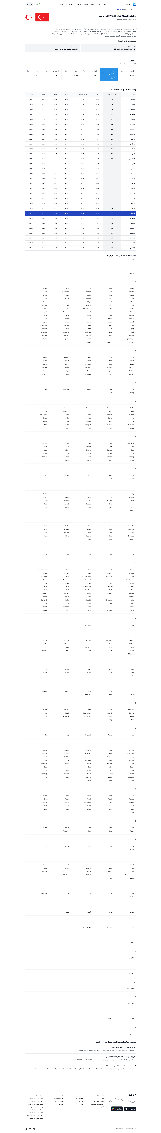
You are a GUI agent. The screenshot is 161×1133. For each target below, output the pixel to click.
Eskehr (132, 460)
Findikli (67, 475)
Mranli (132, 650)
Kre (111, 603)
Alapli (89, 302)
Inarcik (89, 554)
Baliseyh (131, 361)
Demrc (45, 411)
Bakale (45, 357)
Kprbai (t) (44, 600)
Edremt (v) (109, 443)
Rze (46, 735)
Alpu (67, 305)
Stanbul (132, 774)
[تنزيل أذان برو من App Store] (130, 1108)
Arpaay (132, 329)
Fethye (89, 475)
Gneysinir (66, 504)
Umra (110, 831)
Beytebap (88, 367)
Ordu (110, 691)
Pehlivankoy (87, 713)
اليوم (132, 60)
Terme (67, 799)
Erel (68, 453)
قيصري (110, 1018)
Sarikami (109, 757)
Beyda (67, 364)
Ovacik (110, 694)
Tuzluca (45, 809)
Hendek (88, 536)
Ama (111, 312)
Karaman (109, 580)
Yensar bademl (129, 875)
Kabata (132, 570)
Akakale (88, 292)
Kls (111, 597)
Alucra (132, 312)
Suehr (89, 774)
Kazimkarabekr (86, 586)
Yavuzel (88, 868)
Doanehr (66, 421)
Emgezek (109, 450)
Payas (110, 710)
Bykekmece (43, 374)
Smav (45, 767)
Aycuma (66, 335)
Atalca (110, 332)
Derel (89, 415)
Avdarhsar (44, 332)
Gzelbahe (131, 511)
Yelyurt (88, 871)
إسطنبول (109, 927)
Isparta (45, 554)
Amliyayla (44, 312)
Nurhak (67, 672)
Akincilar (109, 295)
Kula (111, 607)
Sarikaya (88, 757)
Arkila (110, 325)
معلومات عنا (70, 4)
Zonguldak (44, 893)
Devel (132, 418)
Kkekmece (131, 597)
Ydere (132, 871)
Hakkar (67, 526)
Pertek (45, 713)
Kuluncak (66, 607)
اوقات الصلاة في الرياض (36, 1112)
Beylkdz (131, 367)
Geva (89, 497)
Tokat (45, 799)
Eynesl (67, 460)
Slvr (68, 767)
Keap (67, 586)
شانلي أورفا (130, 988)
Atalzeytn (66, 332)
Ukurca (110, 828)
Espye (89, 460)
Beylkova (109, 367)
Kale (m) (109, 573)
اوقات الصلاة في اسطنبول (35, 1118)
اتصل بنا (60, 4)
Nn (111, 672)
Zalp (132, 893)
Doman (67, 425)
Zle (90, 893)
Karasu (45, 580)
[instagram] (26, 1128)
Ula (90, 828)
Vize (46, 846)
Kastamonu (65, 583)
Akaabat (131, 292)
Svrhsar (88, 780)
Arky (89, 325)
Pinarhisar (66, 716)
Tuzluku (131, 812)
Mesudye (88, 647)
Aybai (110, 335)
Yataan (110, 868)
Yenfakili (44, 871)
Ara (90, 318)
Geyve (67, 497)
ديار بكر (131, 958)
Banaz (110, 361)
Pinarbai (110, 716)
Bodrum (131, 371)
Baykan (45, 361)
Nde (89, 669)
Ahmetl (45, 288)
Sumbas (88, 777)
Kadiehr (110, 570)
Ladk (132, 625)
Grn (46, 507)
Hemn (110, 536)
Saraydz (66, 753)
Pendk (67, 713)
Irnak (67, 554)
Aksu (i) (110, 298)
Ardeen (67, 322)
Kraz (132, 603)
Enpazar (45, 450)
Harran (89, 529)
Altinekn (44, 305)
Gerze (110, 497)
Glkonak (109, 500)
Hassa (132, 533)
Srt (46, 770)
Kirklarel (66, 593)
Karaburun (109, 576)
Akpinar (45, 295)
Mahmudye (109, 640)
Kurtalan (109, 610)
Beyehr (45, 364)
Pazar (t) (66, 710)
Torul (132, 806)
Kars (111, 583)
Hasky (45, 529)
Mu (111, 650)
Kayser (110, 586)
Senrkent (109, 764)
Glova (132, 504)
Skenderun (44, 764)
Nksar (132, 672)
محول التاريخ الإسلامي (97, 1104)
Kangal (45, 573)
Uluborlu (66, 828)
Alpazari (88, 305)
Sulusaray (109, 777)
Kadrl (67, 570)
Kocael (67, 597)
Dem (89, 411)
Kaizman (131, 573)
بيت (104, 4)
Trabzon (88, 806)
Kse (46, 603)
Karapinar (66, 580)
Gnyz (45, 504)
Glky (89, 500)
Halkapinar (131, 529)
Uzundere (66, 831)
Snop (132, 770)
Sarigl (132, 757)
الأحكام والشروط (58, 1098)
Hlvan (67, 536)
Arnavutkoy (43, 325)
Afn (89, 288)
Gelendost (44, 494)
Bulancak (88, 374)
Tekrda (110, 799)
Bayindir (66, 361)
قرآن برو (61, 1104)
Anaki (110, 315)
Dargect (66, 408)
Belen (110, 364)
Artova (89, 329)
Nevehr (45, 669)
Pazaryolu (109, 713)
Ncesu (110, 669)
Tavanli (67, 796)
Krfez (89, 603)
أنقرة (67, 912)
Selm (45, 760)
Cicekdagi (131, 393)
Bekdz (132, 364)
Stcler (110, 774)
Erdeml (110, 453)
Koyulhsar (109, 600)
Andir (67, 315)
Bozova (45, 371)
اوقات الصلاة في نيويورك (35, 1104)
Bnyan (67, 367)
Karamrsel (88, 580)
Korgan (45, 597)
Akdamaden (65, 292)
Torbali (67, 802)
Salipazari (88, 750)
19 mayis (131, 273)
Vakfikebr (131, 846)
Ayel (111, 339)
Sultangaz (131, 777)
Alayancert (66, 302)
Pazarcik (44, 710)
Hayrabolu (66, 533)
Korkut (132, 600)
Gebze (89, 494)
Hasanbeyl (66, 529)
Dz (90, 428)
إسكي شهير (87, 927)
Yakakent (109, 865)
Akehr (45, 292)
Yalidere (88, 865)
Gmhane (88, 504)
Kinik (67, 590)
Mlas (46, 647)
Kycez (89, 610)
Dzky (67, 428)
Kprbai (67, 600)
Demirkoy (66, 411)
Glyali (110, 504)
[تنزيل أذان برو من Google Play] (117, 1108)
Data (132, 411)
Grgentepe (66, 507)
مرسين (132, 1034)
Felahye (110, 475)
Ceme (89, 389)
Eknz (132, 447)
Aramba (110, 322)
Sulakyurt (66, 774)
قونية (132, 1018)
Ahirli (67, 288)
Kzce (67, 610)
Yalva (132, 868)
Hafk (89, 526)
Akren (132, 298)
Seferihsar (88, 760)
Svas (46, 777)
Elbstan (88, 447)
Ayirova (66, 339)
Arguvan (44, 322)
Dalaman (109, 408)
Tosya (110, 806)
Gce (111, 494)
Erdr (89, 453)
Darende (88, 408)
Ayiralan (88, 339)
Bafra (132, 357)
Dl (133, 421)
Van (111, 846)
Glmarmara (66, 500)
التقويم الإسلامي (89, 4)
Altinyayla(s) (87, 308)
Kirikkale (109, 593)
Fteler (132, 479)
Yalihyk (67, 865)
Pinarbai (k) (87, 716)
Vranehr (131, 849)
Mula (67, 650)
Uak (133, 828)
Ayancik (131, 335)
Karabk (132, 576)
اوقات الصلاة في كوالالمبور (35, 1115)
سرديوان (131, 973)
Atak (132, 332)
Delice (110, 411)
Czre (111, 393)
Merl (132, 647)
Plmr (46, 716)
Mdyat (45, 644)
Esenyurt (44, 457)
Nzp (111, 676)
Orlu (89, 691)
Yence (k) (66, 871)
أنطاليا (89, 912)
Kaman (88, 573)
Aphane (110, 318)
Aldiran (45, 302)
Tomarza (131, 802)
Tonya (110, 802)
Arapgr (89, 322)
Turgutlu (88, 809)
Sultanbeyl (44, 774)
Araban (67, 318)
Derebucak (109, 415)
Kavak (45, 583)
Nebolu (67, 669)
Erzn (67, 457)
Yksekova (66, 875)
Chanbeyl (44, 389)
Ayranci (131, 342)
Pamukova (131, 710)
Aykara (45, 339)
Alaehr (110, 302)
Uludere (45, 828)
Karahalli (66, 576)
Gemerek (131, 497)
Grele (110, 507)
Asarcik (67, 329)
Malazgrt (66, 640)
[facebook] (34, 1128)
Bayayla (88, 361)
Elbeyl (110, 447)
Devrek (110, 418)
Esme (110, 460)
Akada (110, 292)
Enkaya (67, 450)
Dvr (111, 428)
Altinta (110, 308)
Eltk (68, 447)
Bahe (89, 357)
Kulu (89, 607)
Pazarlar (131, 713)
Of (133, 691)
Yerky (110, 875)
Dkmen (45, 418)
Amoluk (131, 315)
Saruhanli (131, 760)
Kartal (89, 583)
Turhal (67, 809)
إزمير (133, 927)
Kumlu (45, 607)
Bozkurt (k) (65, 371)
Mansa (110, 644)
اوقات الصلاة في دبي (37, 1107)
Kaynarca (131, 586)
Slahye (132, 767)
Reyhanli (88, 735)
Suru (67, 777)
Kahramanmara (42, 570)
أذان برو (129, 4)
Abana (132, 288)
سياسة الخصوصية (58, 1101)
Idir (133, 554)
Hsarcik (110, 539)
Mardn (89, 644)
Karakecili (44, 576)
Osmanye (44, 691)
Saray (110, 753)
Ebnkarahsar (130, 443)
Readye (110, 735)
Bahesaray (66, 357)
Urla (89, 831)
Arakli (45, 318)
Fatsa (132, 475)
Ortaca (67, 691)
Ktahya (132, 607)
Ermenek (109, 457)
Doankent (131, 425)
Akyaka (88, 298)
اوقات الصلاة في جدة (37, 1109)
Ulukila (132, 831)
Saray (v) (88, 753)
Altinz (67, 308)
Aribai (132, 325)
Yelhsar (110, 871)
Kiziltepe (44, 593)
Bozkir (89, 371)
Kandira (66, 573)
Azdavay (88, 342)
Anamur (88, 315)
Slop (89, 767)
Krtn (67, 603)
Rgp (68, 735)
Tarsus (89, 796)
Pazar (89, 710)
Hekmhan (131, 536)
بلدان (98, 4)
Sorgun (88, 770)
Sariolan (66, 757)
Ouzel (132, 694)
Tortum (45, 802)
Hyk (89, 539)
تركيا (125, 9)
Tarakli (110, 796)
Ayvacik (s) (108, 342)
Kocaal (89, 597)
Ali (133, 305)
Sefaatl (110, 760)
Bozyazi (131, 374)
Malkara (45, 640)
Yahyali (132, 865)
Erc (133, 453)
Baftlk (110, 357)
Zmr (68, 893)
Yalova (45, 865)
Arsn (111, 329)
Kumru (132, 610)
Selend (67, 760)
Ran (133, 735)
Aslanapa (44, 329)
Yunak (110, 878)
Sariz (45, 757)
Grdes (132, 507)
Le (111, 625)
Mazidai (66, 644)
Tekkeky (44, 796)
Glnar (45, 500)
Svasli (132, 780)
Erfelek (45, 453)
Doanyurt (88, 425)
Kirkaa (89, 593)
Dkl (68, 418)
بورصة (132, 942)
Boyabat (110, 371)
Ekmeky (44, 443)
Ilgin (111, 554)
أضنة (110, 912)
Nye (133, 676)
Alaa (46, 298)
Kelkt (110, 590)
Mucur (89, 650)
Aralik (132, 322)
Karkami (131, 583)
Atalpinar (88, 332)
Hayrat (45, 533)
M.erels (131, 640)
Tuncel (110, 809)
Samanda (66, 750)
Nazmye (131, 669)
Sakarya (131, 750)
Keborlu (45, 586)
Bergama (88, 364)
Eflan (89, 443)
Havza (89, 533)
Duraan (132, 428)
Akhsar (132, 295)
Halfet (45, 526)
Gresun (88, 507)
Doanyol (109, 425)
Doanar (88, 421)
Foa (46, 475)
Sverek (110, 780)
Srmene (67, 770)
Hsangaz (131, 539)
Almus (110, 305)
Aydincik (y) (130, 339)
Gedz (67, 494)
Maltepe (131, 644)
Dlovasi (110, 421)
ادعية (79, 4)
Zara (111, 893)
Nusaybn (44, 672)
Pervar (132, 716)
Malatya (88, 640)
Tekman (131, 799)
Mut (111, 654)
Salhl (110, 750)
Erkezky (131, 457)
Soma (110, 770)
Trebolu (45, 806)
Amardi (88, 312)
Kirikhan (131, 593)
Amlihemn (66, 312)
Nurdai (89, 672)
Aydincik (44, 335)
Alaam (132, 302)
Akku (67, 295)
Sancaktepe (130, 753)
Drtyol (45, 425)
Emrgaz (88, 450)
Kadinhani (88, 570)
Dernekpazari (43, 415)
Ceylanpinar (65, 389)
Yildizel (88, 875)
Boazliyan (44, 367)
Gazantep (131, 494)
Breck (110, 374)
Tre (68, 806)
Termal (89, 799)
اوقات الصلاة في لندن (36, 1101)
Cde (133, 389)
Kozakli (88, 600)
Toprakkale (87, 802)
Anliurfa (131, 318)
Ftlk (111, 479)
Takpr (132, 796)
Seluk (132, 764)
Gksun (132, 500)
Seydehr (88, 764)
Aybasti (88, 335)
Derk (67, 415)
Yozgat (132, 878)
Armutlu (66, 325)
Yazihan (45, 868)
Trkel (132, 809)
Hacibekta (131, 526)
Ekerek (67, 443)
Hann (110, 529)
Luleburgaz (87, 625)
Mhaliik (67, 647)
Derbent (131, 415)
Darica (45, 408)
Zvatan (132, 897)
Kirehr (45, 590)
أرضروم (132, 912)
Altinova (131, 308)
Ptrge (110, 720)
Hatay (110, 533)
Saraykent (44, 753)
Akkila (89, 295)
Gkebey (45, 497)
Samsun (45, 750)
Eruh (89, 457)
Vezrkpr (66, 846)
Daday (132, 408)
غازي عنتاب (130, 1003)
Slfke (110, 767)
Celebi (110, 389)
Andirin (45, 315)
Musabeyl (131, 654)
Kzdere (45, 610)
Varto (89, 846)
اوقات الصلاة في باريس (36, 1098)
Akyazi (67, 298)
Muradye (44, 650)
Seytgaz (66, 764)
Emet (132, 450)
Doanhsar (44, 421)
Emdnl (45, 447)
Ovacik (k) (87, 694)
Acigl (110, 288)
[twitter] (30, 1128)
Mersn (110, 647)
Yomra (45, 875)
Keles (132, 590)
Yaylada (66, 868)
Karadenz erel (86, 576)
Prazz (132, 720)
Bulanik (66, 374)
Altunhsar (44, 308)
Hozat (45, 536)
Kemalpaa (88, 590)
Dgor (89, 418)
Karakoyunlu (130, 580)
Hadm (110, 526)
